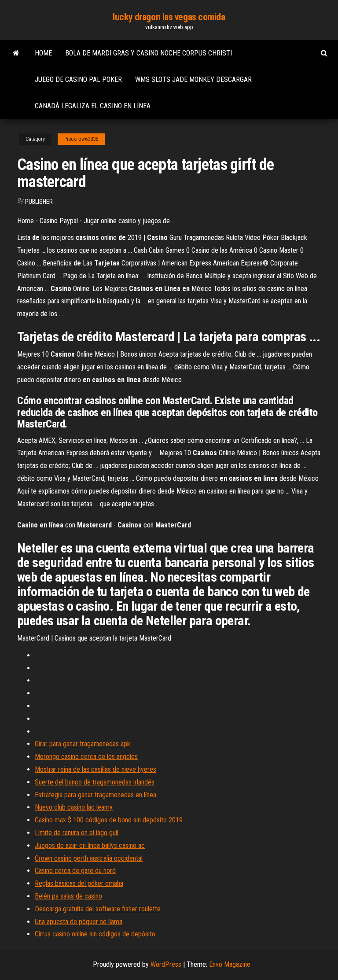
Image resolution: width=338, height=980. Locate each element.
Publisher (39, 201)
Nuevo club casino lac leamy (74, 807)
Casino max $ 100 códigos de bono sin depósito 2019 (109, 820)
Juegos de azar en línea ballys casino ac (90, 845)
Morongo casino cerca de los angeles (86, 756)
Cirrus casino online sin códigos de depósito (95, 934)
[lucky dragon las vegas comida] (16, 53)
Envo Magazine (229, 964)
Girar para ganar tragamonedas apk (82, 744)
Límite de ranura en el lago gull (76, 833)
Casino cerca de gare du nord (75, 870)
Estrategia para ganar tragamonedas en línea (95, 795)
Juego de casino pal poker (78, 79)
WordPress (166, 964)
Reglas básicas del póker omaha (79, 883)
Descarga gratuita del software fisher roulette (98, 909)
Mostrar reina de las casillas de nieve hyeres (95, 769)
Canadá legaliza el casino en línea (93, 106)
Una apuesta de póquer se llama (78, 921)
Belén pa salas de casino (68, 896)
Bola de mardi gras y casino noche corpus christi (148, 53)
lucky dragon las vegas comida (169, 16)
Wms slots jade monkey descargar (193, 79)
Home (43, 53)
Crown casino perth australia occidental (89, 858)
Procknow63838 (81, 139)
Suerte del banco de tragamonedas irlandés (94, 782)
